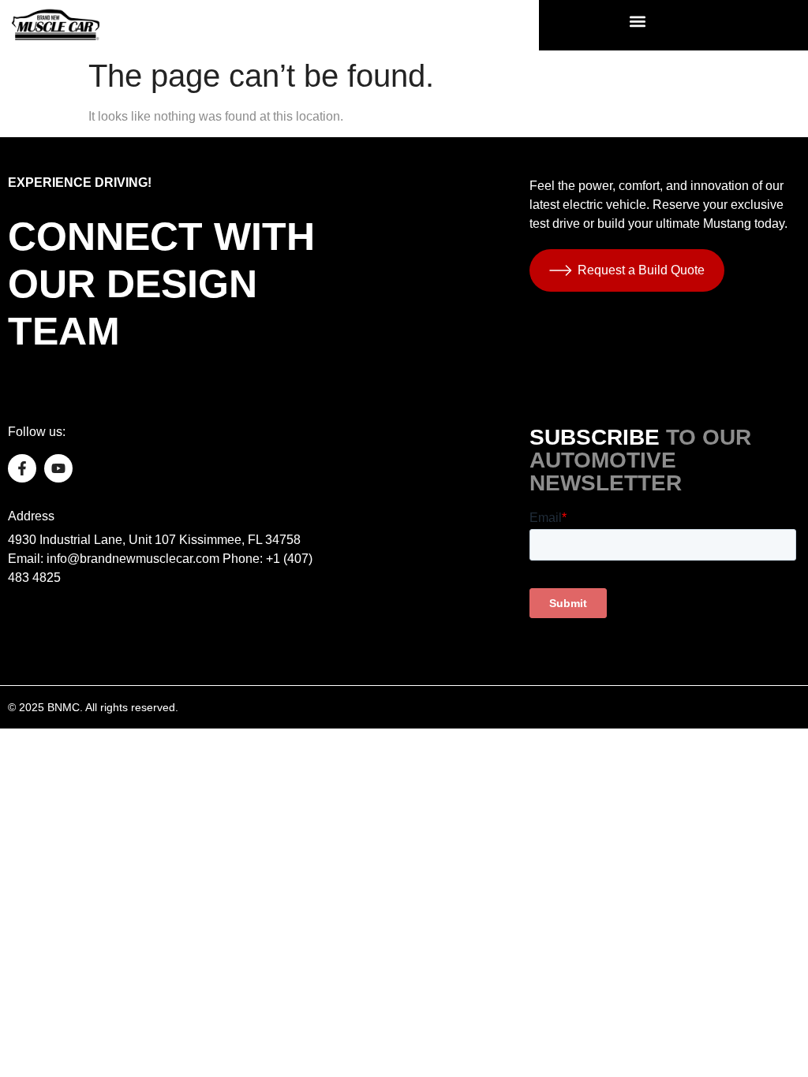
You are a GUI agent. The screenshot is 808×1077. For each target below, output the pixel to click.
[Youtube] (58, 468)
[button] (638, 21)
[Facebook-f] (22, 468)
